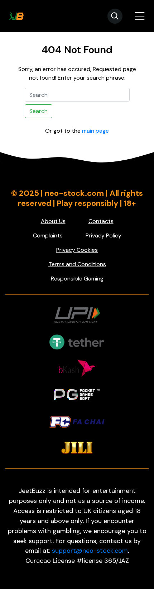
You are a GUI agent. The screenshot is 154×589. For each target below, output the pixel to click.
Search (38, 111)
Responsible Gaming (77, 278)
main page (95, 131)
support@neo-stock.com (90, 550)
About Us (53, 221)
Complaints (48, 235)
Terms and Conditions (77, 264)
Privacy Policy (103, 235)
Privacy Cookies (77, 250)
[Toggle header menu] (139, 16)
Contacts (101, 221)
